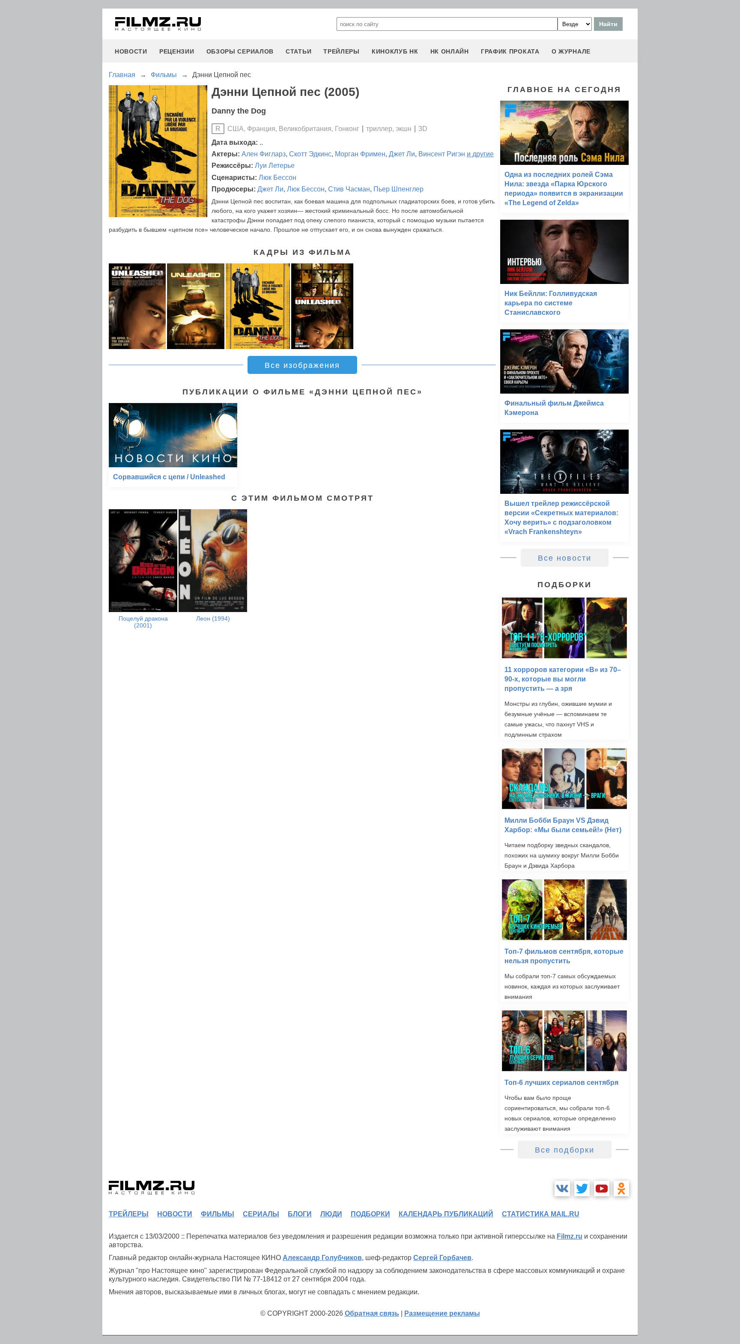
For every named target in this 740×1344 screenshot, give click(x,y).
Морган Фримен (360, 154)
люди (331, 1214)
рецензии (176, 51)
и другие (480, 154)
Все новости (564, 558)
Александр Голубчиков (322, 1257)
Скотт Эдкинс (310, 154)
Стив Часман (349, 189)
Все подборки (564, 1150)
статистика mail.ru (540, 1214)
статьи (298, 51)
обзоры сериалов (240, 51)
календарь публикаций (446, 1214)
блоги (300, 1214)
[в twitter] (582, 1188)
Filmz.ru (569, 1236)
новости (131, 51)
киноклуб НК (395, 51)
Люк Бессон (277, 177)
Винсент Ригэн (441, 154)
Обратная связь (372, 1313)
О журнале (571, 51)
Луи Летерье (275, 165)
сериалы (261, 1214)
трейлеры (341, 51)
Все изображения (302, 365)
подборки (370, 1214)
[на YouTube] (601, 1188)
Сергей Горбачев (442, 1257)
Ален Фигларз (264, 154)
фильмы (217, 1214)
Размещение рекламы (442, 1313)
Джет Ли (402, 154)
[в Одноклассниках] (621, 1188)
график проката (510, 51)
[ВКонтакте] (562, 1188)
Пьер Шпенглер (398, 189)
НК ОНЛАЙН (449, 51)
